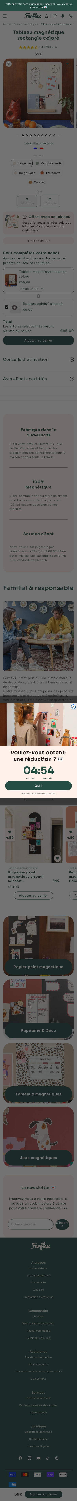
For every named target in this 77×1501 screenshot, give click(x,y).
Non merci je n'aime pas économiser (38, 793)
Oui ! (39, 786)
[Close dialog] (73, 707)
